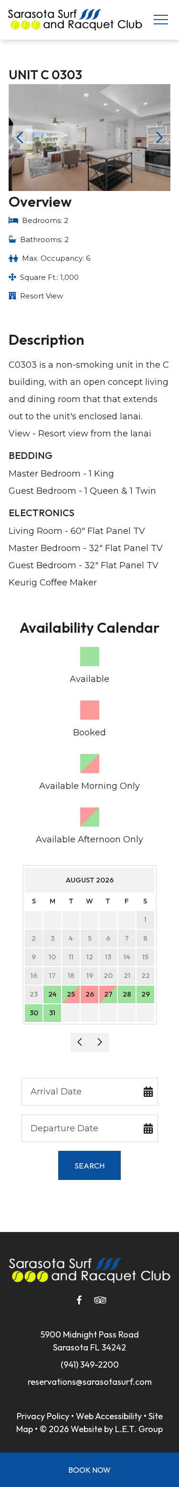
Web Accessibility (109, 1416)
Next (158, 137)
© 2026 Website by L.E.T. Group (101, 1428)
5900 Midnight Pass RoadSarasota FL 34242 (90, 1341)
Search (89, 1165)
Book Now (89, 1470)
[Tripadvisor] (100, 1300)
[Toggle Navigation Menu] (160, 20)
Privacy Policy (43, 1416)
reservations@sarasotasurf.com (90, 1381)
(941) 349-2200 (90, 1364)
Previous (20, 137)
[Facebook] (79, 1300)
